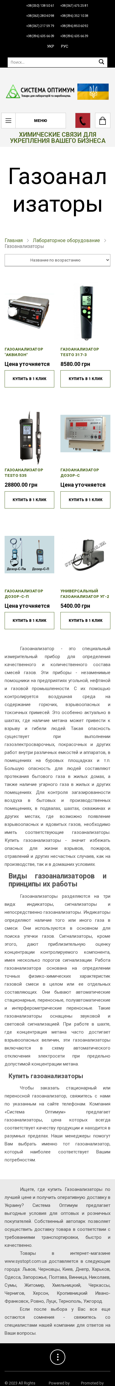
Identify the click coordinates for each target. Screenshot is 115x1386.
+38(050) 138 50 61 (40, 5)
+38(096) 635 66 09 (40, 36)
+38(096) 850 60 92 (74, 26)
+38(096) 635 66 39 (74, 36)
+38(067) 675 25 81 (74, 5)
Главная (14, 240)
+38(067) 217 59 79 (40, 26)
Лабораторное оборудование (66, 240)
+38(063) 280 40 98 (40, 16)
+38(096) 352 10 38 (74, 16)
